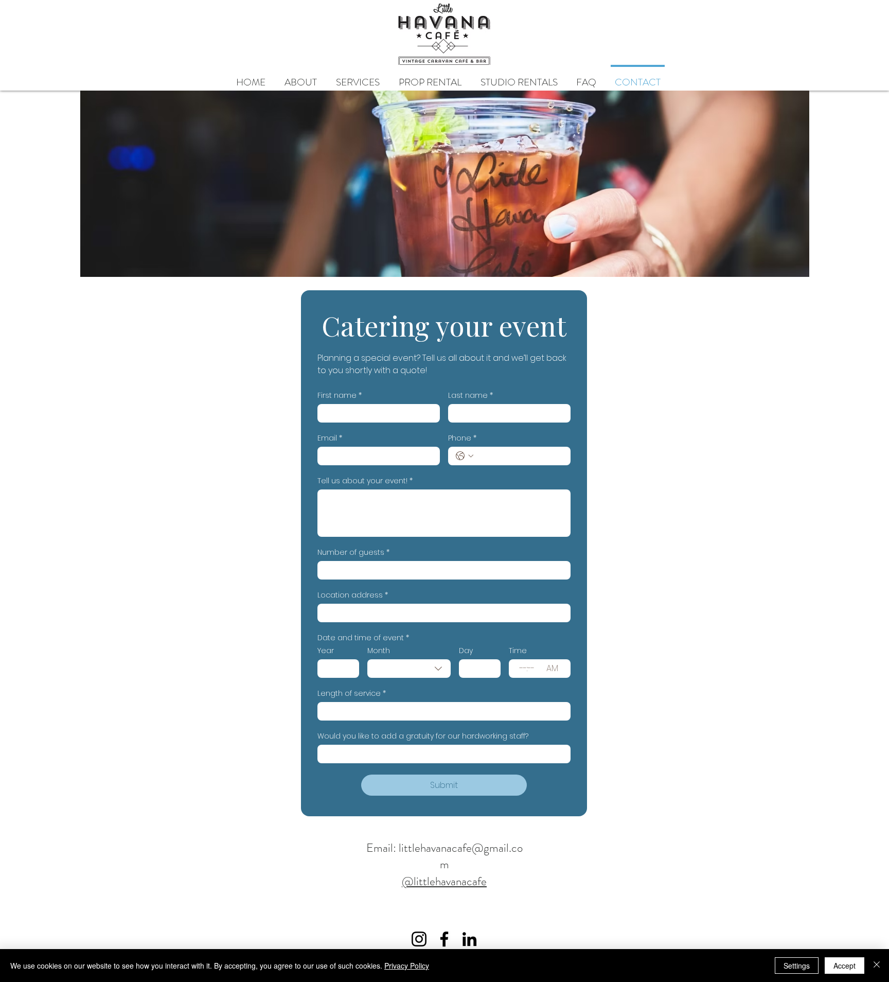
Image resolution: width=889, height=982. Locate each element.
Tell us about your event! (365, 481)
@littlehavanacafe (444, 881)
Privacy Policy (406, 965)
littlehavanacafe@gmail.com (461, 856)
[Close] (876, 965)
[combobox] (409, 668)
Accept (844, 965)
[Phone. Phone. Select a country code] (464, 456)
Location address (352, 595)
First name (339, 395)
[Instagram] (419, 939)
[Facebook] (444, 939)
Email (329, 438)
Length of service (351, 693)
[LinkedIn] (469, 939)
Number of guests (353, 552)
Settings (797, 965)
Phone (462, 438)
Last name (470, 395)
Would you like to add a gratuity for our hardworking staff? (422, 736)
